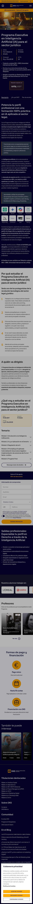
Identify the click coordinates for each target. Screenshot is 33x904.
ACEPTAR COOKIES (16, 891)
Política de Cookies (9, 886)
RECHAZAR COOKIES (16, 895)
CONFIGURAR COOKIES (16, 899)
